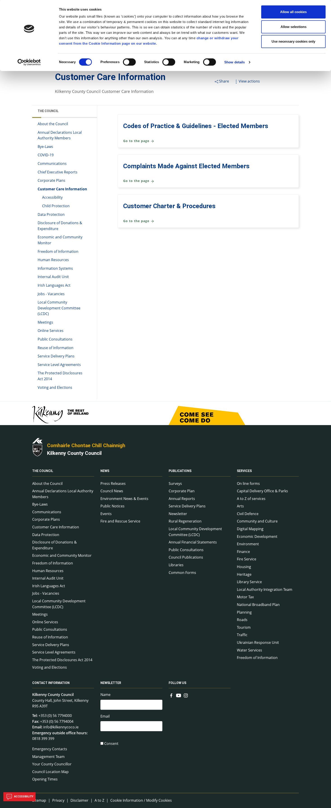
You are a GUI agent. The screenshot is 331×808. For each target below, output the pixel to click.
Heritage (244, 574)
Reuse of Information (55, 347)
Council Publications (186, 557)
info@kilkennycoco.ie (61, 727)
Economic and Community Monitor (60, 240)
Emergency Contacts (49, 748)
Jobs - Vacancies (51, 293)
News (104, 471)
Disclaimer (79, 800)
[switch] (129, 62)
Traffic (242, 634)
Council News (111, 490)
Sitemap (39, 800)
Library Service (249, 581)
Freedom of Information (58, 251)
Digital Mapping (250, 528)
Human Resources (53, 259)
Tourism (244, 627)
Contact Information (51, 683)
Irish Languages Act (54, 285)
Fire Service (246, 559)
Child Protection (56, 205)
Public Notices (112, 506)
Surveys (175, 483)
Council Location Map (50, 771)
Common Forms (182, 572)
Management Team (48, 756)
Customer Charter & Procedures (169, 206)
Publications (180, 471)
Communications (52, 163)
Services (244, 471)
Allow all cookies (293, 12)
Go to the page (136, 141)
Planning (244, 612)
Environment (248, 543)
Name (105, 694)
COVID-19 (46, 154)
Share (224, 81)
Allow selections (293, 27)
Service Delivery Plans (56, 356)
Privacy (58, 800)
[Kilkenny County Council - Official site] (37, 446)
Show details (234, 62)
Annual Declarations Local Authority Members (60, 135)
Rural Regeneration (185, 521)
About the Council (53, 123)
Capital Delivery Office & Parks (262, 490)
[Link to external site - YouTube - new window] (178, 695)
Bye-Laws (45, 146)
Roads (242, 619)
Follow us (177, 683)
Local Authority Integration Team (264, 589)
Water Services (249, 650)
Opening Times (45, 779)
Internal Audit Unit (53, 276)
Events (106, 513)
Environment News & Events (124, 498)
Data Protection (51, 214)
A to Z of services (251, 498)
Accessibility (52, 197)
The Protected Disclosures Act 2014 (60, 376)
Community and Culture (257, 521)
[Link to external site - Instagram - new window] (185, 695)
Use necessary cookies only (293, 41)
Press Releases (113, 483)
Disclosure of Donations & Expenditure (60, 225)
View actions (249, 81)
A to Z (99, 800)
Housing (244, 566)
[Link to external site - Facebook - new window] (171, 695)
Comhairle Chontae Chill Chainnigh (86, 445)
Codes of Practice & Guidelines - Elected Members (195, 126)
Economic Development (257, 536)
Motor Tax (245, 596)
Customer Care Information (62, 188)
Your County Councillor (52, 764)
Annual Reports (182, 498)
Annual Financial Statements (193, 542)
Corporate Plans (51, 180)
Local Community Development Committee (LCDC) (59, 308)
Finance (243, 551)
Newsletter (178, 513)
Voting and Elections (55, 387)
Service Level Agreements (59, 364)
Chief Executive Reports (57, 172)
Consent (111, 743)
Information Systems (55, 268)
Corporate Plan (182, 490)
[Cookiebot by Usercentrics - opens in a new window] (29, 62)
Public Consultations (55, 339)
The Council (48, 111)
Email (105, 716)
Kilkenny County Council (74, 453)
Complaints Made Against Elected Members (186, 166)
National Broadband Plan (258, 604)
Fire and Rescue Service (120, 521)
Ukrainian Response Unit (258, 642)
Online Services (50, 330)
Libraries (176, 564)
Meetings (45, 322)
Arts (240, 506)
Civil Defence (247, 513)
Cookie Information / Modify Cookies (141, 800)
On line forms (248, 483)
